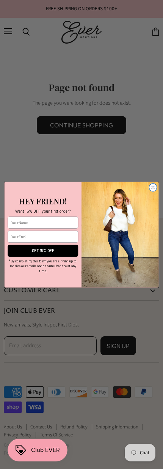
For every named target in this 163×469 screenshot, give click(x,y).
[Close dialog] (153, 187)
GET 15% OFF (43, 250)
